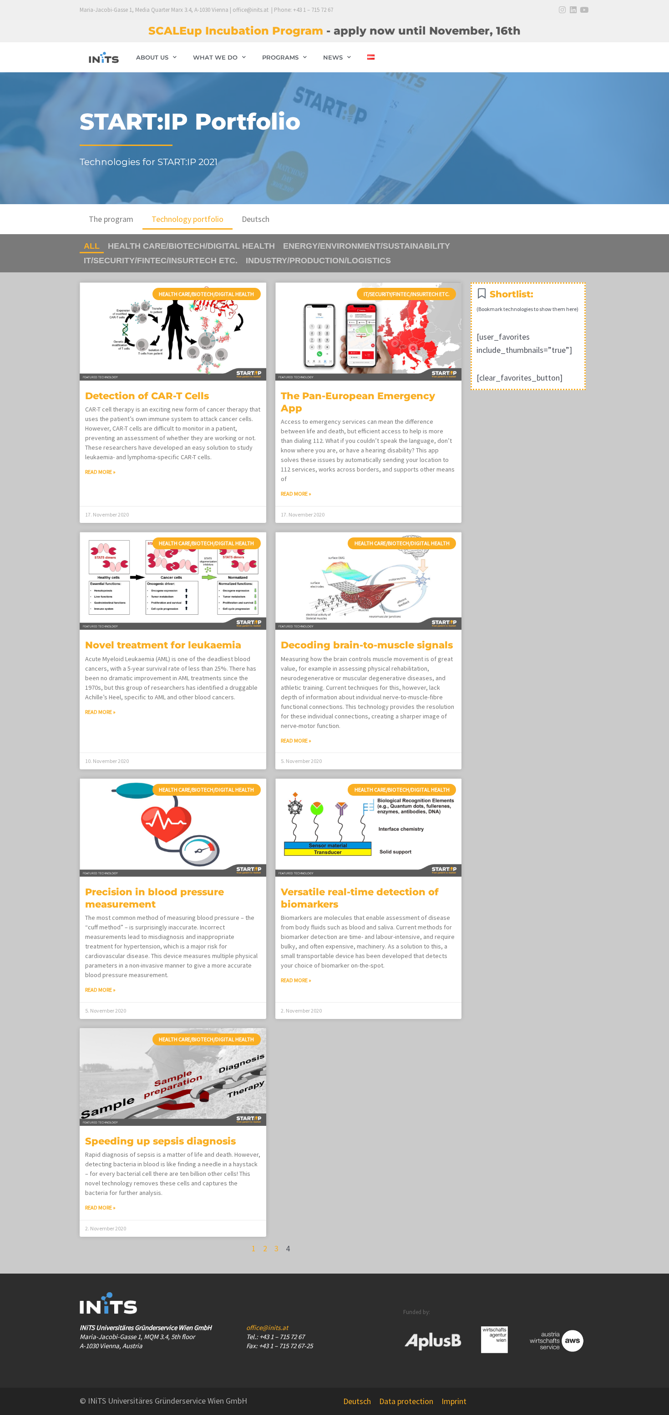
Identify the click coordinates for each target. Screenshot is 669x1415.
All (92, 246)
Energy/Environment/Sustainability (366, 246)
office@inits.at (267, 1327)
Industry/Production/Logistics (318, 260)
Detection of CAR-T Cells (147, 395)
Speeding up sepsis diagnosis (160, 1141)
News (333, 57)
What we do (215, 57)
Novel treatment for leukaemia (163, 645)
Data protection (406, 1401)
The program (111, 219)
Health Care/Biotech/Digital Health (191, 246)
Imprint (453, 1401)
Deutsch (255, 219)
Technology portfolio (187, 219)
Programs (280, 57)
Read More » (100, 471)
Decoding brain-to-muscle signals (367, 645)
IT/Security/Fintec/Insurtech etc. (161, 260)
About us (152, 57)
